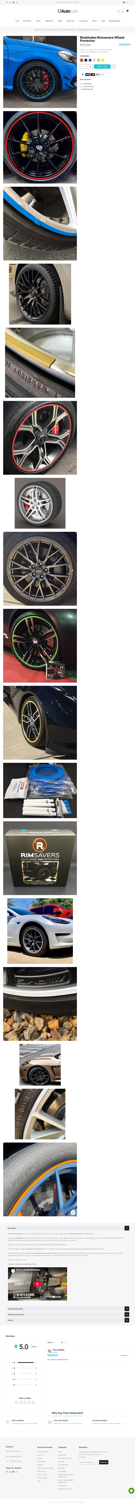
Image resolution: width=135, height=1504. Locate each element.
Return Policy (41, 1471)
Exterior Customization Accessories (50, 30)
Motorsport (49, 21)
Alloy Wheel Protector (69, 30)
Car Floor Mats (63, 1465)
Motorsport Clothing (65, 1458)
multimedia (62, 1485)
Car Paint (61, 1461)
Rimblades (88, 84)
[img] (124, 45)
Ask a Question (85, 79)
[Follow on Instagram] (10, 2)
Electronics (70, 21)
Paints (38, 21)
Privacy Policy (42, 1475)
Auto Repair (62, 1471)
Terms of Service (43, 1478)
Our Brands (41, 1461)
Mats (103, 21)
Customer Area (42, 1452)
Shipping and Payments (45, 1468)
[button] (25, 1362)
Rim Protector (89, 86)
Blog (38, 1481)
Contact (40, 1458)
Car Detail (61, 1468)
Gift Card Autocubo (64, 1489)
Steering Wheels (114, 21)
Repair (94, 21)
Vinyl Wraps (27, 21)
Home (36, 30)
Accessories (83, 21)
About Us (40, 1455)
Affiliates (40, 1465)
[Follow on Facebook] (7, 2)
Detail (60, 21)
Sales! (17, 21)
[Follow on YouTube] (14, 2)
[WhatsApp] (17, 2)
